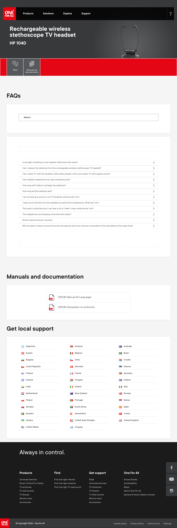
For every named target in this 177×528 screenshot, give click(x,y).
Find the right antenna (65, 483)
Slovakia (29, 407)
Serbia (127, 400)
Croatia (127, 360)
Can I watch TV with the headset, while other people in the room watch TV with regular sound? (66, 174)
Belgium (78, 353)
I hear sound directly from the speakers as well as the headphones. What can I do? (60, 203)
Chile (77, 360)
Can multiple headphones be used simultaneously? (46, 180)
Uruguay (79, 427)
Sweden (30, 414)
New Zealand (81, 393)
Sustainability (130, 483)
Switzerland (80, 414)
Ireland (78, 387)
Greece (29, 380)
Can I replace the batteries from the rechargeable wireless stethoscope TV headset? (61, 168)
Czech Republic (33, 366)
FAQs (15, 70)
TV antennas (25, 487)
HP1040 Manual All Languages (74, 297)
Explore (67, 13)
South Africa (80, 407)
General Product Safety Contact (139, 495)
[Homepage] (9, 13)
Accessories (25, 502)
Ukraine (29, 420)
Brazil (126, 353)
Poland (29, 400)
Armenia (78, 346)
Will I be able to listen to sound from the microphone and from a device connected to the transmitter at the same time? (77, 226)
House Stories (130, 480)
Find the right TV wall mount (67, 487)
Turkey (127, 414)
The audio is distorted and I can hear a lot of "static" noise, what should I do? (57, 209)
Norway (127, 393)
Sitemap (167, 524)
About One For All (132, 491)
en (172, 15)
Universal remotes (28, 480)
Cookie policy (120, 524)
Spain (126, 407)
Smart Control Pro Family (31, 483)
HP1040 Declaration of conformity (76, 307)
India (28, 387)
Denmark (79, 366)
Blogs (126, 487)
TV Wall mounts (96, 495)
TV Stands (24, 495)
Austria (29, 353)
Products (28, 13)
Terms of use (154, 524)
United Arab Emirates (85, 420)
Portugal (79, 400)
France (78, 373)
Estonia (127, 366)
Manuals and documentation (31, 71)
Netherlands (32, 393)
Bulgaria (29, 360)
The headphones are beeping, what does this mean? (46, 214)
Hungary (79, 380)
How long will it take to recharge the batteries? (44, 185)
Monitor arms (26, 498)
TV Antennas (95, 487)
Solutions (48, 13)
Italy (126, 387)
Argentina (30, 346)
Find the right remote (64, 480)
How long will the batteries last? (37, 191)
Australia (128, 346)
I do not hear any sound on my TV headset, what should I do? (50, 197)
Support (86, 13)
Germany (128, 373)
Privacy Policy (137, 524)
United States (32, 427)
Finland (29, 373)
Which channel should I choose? (37, 220)
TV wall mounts (27, 491)
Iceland (127, 380)
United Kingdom (131, 420)
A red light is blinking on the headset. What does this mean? (50, 162)
